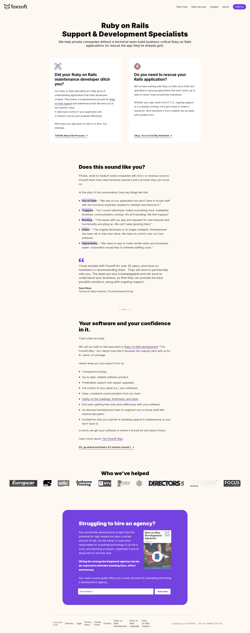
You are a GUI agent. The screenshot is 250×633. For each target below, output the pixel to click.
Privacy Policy (88, 623)
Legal (79, 623)
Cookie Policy (97, 623)
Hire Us (239, 6)
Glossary (69, 623)
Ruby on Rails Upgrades (134, 623)
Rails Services (198, 6)
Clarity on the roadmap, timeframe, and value (110, 399)
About (225, 6)
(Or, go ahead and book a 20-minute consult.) (105, 447)
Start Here (181, 6)
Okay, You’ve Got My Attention (151, 135)
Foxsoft (15, 7)
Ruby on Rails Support (146, 623)
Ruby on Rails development (141, 346)
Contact (107, 623)
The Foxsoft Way (112, 438)
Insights (214, 6)
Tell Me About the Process (70, 135)
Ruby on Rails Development (120, 623)
